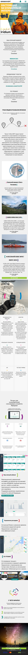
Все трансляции (14, 277)
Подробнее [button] (14, 53)
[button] (14, 18)
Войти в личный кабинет (7, 495)
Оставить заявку (14, 579)
